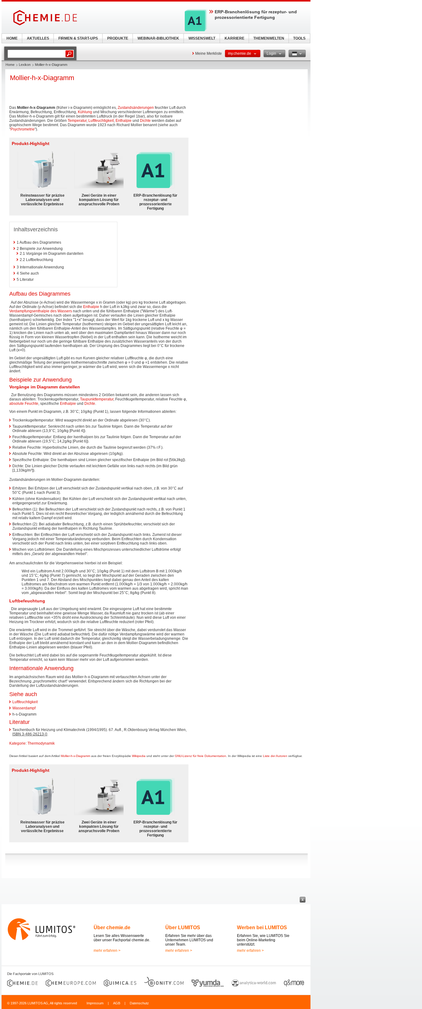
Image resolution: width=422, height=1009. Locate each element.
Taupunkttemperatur (96, 399)
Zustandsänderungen (136, 107)
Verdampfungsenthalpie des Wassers (40, 311)
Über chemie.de (112, 927)
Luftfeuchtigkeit (101, 120)
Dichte (145, 120)
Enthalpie (124, 120)
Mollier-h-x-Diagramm (75, 756)
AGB (116, 1003)
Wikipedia (139, 756)
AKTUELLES (38, 38)
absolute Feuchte (23, 403)
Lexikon (25, 64)
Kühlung (85, 112)
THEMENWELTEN (268, 38)
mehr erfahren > (107, 950)
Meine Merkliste (208, 53)
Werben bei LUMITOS (262, 927)
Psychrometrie (23, 129)
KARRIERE (234, 38)
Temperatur (77, 120)
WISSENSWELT (201, 38)
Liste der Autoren (275, 756)
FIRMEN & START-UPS (78, 38)
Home (10, 64)
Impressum (95, 1003)
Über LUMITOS (182, 927)
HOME (12, 38)
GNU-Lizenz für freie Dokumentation (200, 756)
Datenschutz (139, 1003)
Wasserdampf (24, 708)
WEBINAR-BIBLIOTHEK (158, 38)
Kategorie (17, 743)
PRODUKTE (117, 38)
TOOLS (299, 38)
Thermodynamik (41, 743)
